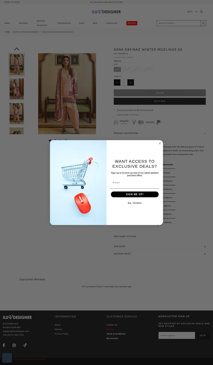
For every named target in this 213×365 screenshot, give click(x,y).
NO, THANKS (135, 203)
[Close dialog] (160, 143)
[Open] (7, 358)
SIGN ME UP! (135, 194)
